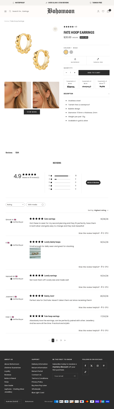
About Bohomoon (11, 364)
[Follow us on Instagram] (98, 366)
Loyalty (7, 371)
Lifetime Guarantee (12, 367)
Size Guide (8, 385)
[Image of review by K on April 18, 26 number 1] (35, 253)
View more (32, 112)
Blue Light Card (38, 392)
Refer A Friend (10, 378)
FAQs (6, 382)
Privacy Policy (37, 382)
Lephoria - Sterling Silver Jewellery (14, 390)
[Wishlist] (103, 11)
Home (6, 21)
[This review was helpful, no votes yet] (102, 233)
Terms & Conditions (40, 378)
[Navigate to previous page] (49, 340)
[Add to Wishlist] (55, 29)
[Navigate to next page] (65, 340)
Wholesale (36, 389)
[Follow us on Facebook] (85, 366)
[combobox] (15, 205)
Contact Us (36, 375)
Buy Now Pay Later (39, 385)
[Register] (75, 376)
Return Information (39, 367)
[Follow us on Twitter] (91, 366)
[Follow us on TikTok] (85, 372)
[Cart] (108, 11)
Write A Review (93, 182)
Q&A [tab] (17, 152)
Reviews (7, 375)
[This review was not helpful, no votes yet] (106, 233)
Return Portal (37, 371)
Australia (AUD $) (12, 401)
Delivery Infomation (40, 364)
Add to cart (94, 73)
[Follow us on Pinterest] (104, 366)
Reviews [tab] (9, 152)
